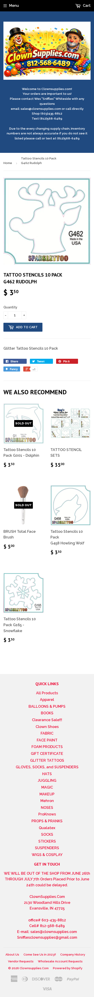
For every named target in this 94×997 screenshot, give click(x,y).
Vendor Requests (21, 961)
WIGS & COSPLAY (47, 855)
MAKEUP (47, 794)
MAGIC (47, 787)
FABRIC (47, 733)
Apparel (47, 699)
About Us (12, 954)
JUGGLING (47, 780)
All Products (47, 693)
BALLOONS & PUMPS (47, 706)
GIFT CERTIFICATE (47, 753)
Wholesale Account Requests (60, 961)
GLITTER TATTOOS (47, 760)
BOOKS (47, 713)
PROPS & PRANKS (47, 821)
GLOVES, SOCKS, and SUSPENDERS (47, 767)
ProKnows (47, 814)
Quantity (10, 307)
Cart (86, 5)
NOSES (47, 807)
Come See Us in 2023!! (40, 954)
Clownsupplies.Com (34, 968)
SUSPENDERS (47, 848)
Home (7, 163)
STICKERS (47, 841)
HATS (47, 774)
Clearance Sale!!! (47, 720)
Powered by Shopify (67, 968)
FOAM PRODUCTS (47, 747)
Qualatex (47, 828)
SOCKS (47, 834)
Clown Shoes (47, 727)
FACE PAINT (47, 740)
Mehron (47, 801)
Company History (72, 954)
